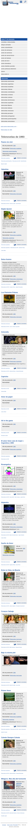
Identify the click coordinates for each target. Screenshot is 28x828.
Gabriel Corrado (4, 732)
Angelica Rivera (12, 564)
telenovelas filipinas (6, 105)
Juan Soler (18, 685)
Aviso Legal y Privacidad (12, 824)
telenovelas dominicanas (8, 100)
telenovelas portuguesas (7, 116)
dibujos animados (6, 44)
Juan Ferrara (18, 203)
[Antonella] (2, 335)
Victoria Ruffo (3, 391)
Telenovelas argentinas (8, 238)
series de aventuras (6, 52)
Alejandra (5, 502)
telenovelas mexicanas (7, 110)
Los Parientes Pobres (9, 292)
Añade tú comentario (20, 158)
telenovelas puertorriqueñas (8, 118)
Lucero (10, 326)
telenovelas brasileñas (7, 86)
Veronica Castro (12, 203)
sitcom (3, 71)
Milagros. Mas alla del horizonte (13, 779)
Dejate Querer (6, 209)
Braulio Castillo (4, 163)
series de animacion (6, 50)
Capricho (4, 376)
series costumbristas (6, 47)
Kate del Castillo (12, 685)
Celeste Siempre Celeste (10, 737)
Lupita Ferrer (22, 497)
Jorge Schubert (21, 535)
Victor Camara (17, 497)
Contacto (4, 824)
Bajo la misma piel (8, 653)
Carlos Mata (3, 250)
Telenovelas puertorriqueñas (10, 151)
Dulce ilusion (6, 259)
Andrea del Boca (12, 371)
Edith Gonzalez (12, 647)
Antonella (5, 332)
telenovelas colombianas (8, 92)
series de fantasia (6, 58)
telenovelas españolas (7, 102)
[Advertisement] (14, 21)
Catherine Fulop (22, 247)
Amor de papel (7, 397)
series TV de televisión (7, 39)
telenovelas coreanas (7, 94)
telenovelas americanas (7, 81)
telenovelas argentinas (7, 84)
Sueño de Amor (7, 543)
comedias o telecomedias (8, 42)
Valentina (4, 169)
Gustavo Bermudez (19, 371)
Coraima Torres (12, 287)
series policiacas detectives (8, 68)
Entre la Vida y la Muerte (10, 570)
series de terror (5, 60)
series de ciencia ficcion (7, 55)
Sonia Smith (11, 497)
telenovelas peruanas (7, 113)
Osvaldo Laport (4, 815)
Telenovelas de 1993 (16, 161)
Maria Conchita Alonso (13, 535)
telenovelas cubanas (6, 97)
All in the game (7, 421)
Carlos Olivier (3, 411)
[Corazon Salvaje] (2, 614)
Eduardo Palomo (19, 647)
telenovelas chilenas (6, 89)
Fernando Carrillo (4, 435)
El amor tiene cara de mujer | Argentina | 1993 (12, 442)
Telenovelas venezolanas (16, 279)
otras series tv (5, 74)
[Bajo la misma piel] (2, 656)
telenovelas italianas (6, 108)
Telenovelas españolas (15, 148)
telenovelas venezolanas (8, 121)
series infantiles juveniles (8, 66)
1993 (14, 145)
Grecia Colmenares (22, 729)
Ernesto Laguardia (16, 326)
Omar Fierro (18, 564)
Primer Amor (6, 690)
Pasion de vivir (7, 142)
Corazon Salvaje (7, 611)
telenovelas (4, 78)
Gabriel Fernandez (19, 287)
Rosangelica (6, 464)
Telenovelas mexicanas (16, 194)
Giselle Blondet (23, 161)
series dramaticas (6, 63)
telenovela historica (19, 784)
